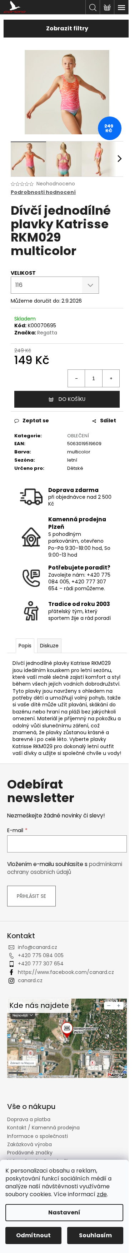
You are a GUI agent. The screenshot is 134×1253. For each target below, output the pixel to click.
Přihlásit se (31, 896)
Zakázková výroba (29, 1144)
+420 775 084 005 (41, 955)
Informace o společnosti (37, 1136)
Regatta (47, 332)
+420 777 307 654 (41, 963)
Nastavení (64, 1212)
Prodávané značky (30, 1152)
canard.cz (30, 980)
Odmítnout (33, 1235)
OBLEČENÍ (78, 435)
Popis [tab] (25, 645)
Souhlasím (95, 1235)
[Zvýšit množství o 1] (110, 378)
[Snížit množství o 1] (76, 378)
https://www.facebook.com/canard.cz (66, 972)
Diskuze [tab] (49, 645)
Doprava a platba (28, 1119)
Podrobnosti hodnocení (43, 192)
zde (102, 1194)
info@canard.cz (37, 947)
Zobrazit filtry (67, 28)
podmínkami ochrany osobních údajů (64, 868)
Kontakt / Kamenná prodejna (43, 1127)
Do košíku (72, 399)
